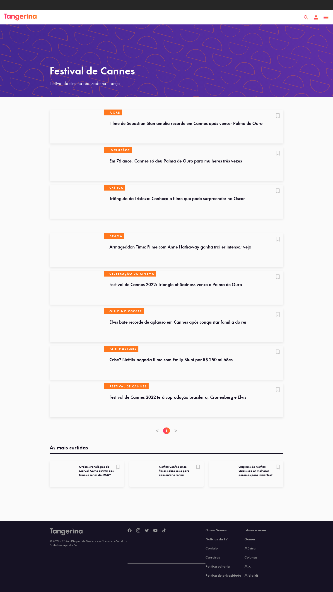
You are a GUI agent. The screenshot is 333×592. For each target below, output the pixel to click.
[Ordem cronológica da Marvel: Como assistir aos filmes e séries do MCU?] (62, 474)
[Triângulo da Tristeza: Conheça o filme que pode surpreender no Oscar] (77, 202)
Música (250, 548)
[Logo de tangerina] (20, 17)
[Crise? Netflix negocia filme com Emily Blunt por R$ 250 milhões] (77, 363)
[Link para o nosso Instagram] (138, 530)
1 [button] (166, 430)
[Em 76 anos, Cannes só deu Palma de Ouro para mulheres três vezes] (77, 164)
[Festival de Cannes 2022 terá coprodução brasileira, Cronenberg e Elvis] (77, 400)
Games (249, 539)
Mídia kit (251, 575)
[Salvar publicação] (278, 116)
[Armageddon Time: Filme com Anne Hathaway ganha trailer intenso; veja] (77, 250)
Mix (247, 566)
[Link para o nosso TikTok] (164, 530)
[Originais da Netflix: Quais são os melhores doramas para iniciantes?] (222, 474)
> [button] (175, 430)
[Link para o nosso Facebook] (130, 530)
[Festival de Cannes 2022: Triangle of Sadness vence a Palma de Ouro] (77, 288)
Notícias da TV (216, 539)
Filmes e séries (255, 530)
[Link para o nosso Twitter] (147, 530)
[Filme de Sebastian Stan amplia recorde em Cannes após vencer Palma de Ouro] (77, 126)
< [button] (157, 430)
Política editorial (218, 566)
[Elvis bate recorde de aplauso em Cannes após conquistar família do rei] (77, 325)
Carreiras (212, 557)
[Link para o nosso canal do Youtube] (155, 530)
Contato (211, 548)
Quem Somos (216, 530)
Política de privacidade (223, 575)
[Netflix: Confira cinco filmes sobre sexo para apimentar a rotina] (142, 474)
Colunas (250, 557)
